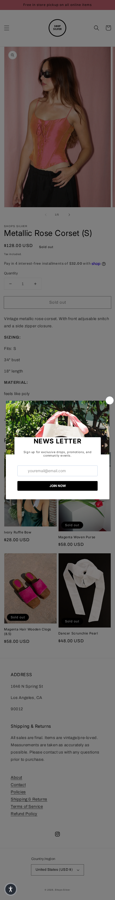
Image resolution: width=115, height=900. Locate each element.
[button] (10, 889)
